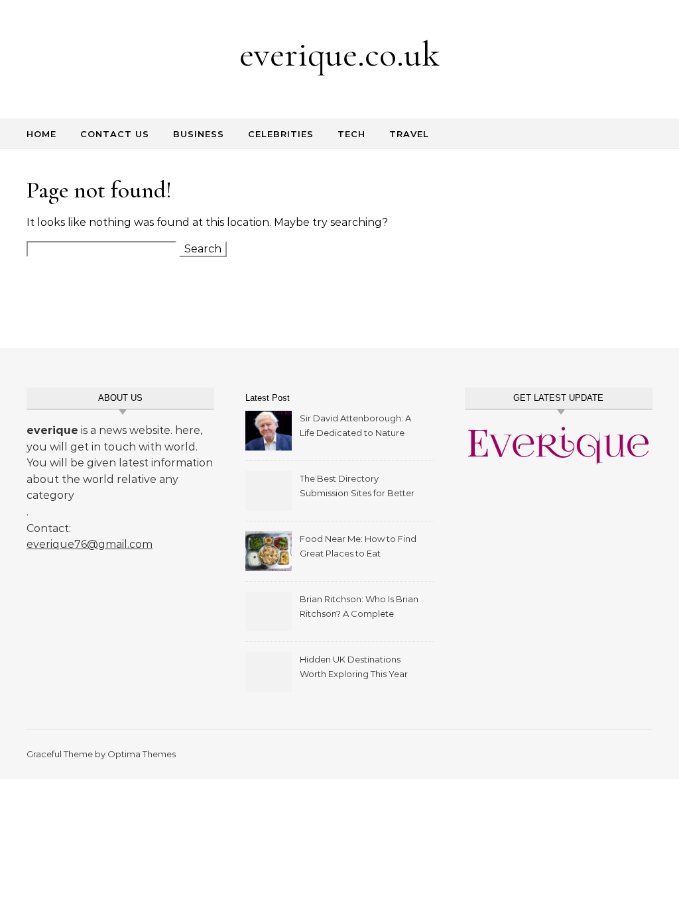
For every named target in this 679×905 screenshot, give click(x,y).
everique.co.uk (339, 54)
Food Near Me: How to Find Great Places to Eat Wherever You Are (358, 547)
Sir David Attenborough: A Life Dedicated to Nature (355, 425)
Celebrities (281, 134)
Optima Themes (141, 754)
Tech (351, 134)
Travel (409, 134)
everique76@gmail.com (90, 544)
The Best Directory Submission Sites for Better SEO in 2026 (357, 487)
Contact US (114, 134)
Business (198, 134)
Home (41, 134)
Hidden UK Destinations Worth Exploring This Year (354, 666)
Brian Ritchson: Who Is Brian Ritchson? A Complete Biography (359, 608)
